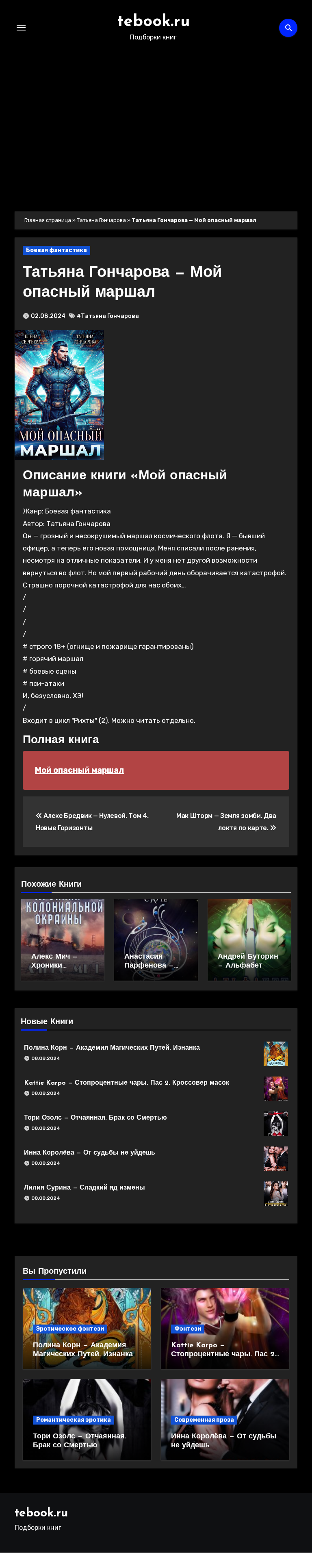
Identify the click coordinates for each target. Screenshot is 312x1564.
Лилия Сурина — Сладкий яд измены (84, 1188)
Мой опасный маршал (79, 770)
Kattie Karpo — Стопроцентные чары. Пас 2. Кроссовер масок (126, 1083)
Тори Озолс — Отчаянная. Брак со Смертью (95, 1118)
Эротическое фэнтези (70, 1328)
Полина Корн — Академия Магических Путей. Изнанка (112, 1048)
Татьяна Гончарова (101, 220)
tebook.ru (153, 22)
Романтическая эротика (73, 1419)
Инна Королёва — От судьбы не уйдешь (89, 1153)
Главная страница (47, 220)
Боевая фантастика (56, 250)
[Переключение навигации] (21, 28)
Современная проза (204, 1419)
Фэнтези (187, 1328)
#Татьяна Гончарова (108, 316)
